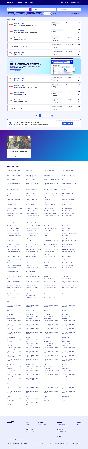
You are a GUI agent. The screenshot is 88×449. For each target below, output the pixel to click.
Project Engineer (18, 80)
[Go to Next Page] (51, 115)
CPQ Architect (18, 109)
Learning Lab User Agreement (13, 443)
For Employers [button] (75, 2)
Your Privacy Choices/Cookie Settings (62, 443)
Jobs (26, 2)
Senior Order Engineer (20, 40)
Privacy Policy (43, 443)
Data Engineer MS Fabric (20, 102)
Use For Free (15, 70)
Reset (54, 13)
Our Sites (78, 424)
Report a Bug (60, 429)
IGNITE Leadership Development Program (25, 25)
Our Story (28, 424)
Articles (31, 2)
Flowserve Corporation (20, 151)
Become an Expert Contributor (45, 426)
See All (79, 133)
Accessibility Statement (25, 443)
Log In (66, 2)
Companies (19, 2)
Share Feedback (60, 426)
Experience (30, 13)
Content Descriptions (31, 431)
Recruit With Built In (42, 424)
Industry (38, 13)
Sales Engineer (18, 54)
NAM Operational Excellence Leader (23, 47)
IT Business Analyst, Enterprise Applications (26, 32)
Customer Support (61, 424)
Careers (28, 426)
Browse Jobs (60, 434)
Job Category (20, 13)
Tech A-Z (59, 436)
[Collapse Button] (79, 25)
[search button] (57, 2)
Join (62, 2)
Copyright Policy (35, 443)
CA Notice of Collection (76, 443)
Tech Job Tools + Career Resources (64, 431)
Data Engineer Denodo (20, 94)
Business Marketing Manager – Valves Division (26, 87)
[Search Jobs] (30, 9)
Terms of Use (50, 443)
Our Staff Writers (30, 429)
